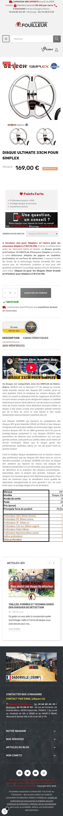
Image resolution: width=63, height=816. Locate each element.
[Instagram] (44, 773)
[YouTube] (35, 773)
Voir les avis (14, 331)
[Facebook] (19, 773)
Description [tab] (10, 338)
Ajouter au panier (35, 293)
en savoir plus (9, 311)
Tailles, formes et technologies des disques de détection (31, 606)
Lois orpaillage (31, 780)
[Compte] (57, 50)
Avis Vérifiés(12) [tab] (13, 345)
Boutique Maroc (23, 783)
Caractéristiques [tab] (35, 338)
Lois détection (16, 780)
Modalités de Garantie (24, 786)
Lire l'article (14, 629)
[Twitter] (27, 773)
